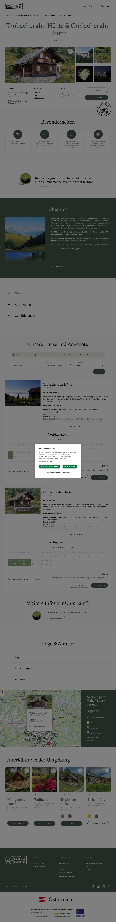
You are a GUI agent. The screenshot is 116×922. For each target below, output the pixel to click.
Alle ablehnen (69, 466)
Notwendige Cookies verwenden (58, 472)
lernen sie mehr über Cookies (46, 461)
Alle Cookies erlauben (49, 466)
